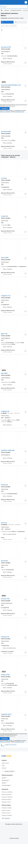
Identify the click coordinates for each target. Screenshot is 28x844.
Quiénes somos (5, 763)
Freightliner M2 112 (6, 714)
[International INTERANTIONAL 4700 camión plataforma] (14, 75)
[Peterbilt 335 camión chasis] (14, 206)
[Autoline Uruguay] (9, 2)
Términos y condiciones (7, 792)
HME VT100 (4, 333)
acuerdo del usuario (19, 111)
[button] (26, 2)
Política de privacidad (6, 794)
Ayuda (3, 765)
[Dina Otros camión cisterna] (14, 513)
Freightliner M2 (5, 411)
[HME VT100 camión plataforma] (14, 324)
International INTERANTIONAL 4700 (11, 85)
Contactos (4, 768)
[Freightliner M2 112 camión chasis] (14, 704)
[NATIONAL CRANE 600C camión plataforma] (14, 441)
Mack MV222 (4, 560)
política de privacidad (5, 111)
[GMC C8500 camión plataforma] (14, 364)
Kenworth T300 (5, 598)
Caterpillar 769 (5, 636)
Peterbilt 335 (4, 216)
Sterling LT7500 (5, 674)
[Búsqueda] (25, 6)
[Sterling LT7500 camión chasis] (14, 665)
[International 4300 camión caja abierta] (14, 122)
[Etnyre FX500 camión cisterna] (14, 248)
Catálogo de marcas (6, 802)
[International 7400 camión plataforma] (14, 37)
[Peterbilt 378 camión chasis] (14, 475)
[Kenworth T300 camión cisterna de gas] (14, 589)
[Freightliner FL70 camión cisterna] (14, 286)
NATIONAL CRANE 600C (8, 450)
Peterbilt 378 (4, 484)
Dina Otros (4, 522)
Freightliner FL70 (5, 295)
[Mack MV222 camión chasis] (14, 551)
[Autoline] (2, 10)
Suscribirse (5, 108)
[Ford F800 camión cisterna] (14, 168)
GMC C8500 (4, 373)
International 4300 (6, 131)
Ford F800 (4, 178)
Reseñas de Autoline (6, 799)
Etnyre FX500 (4, 257)
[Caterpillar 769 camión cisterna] (14, 627)
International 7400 (6, 47)
